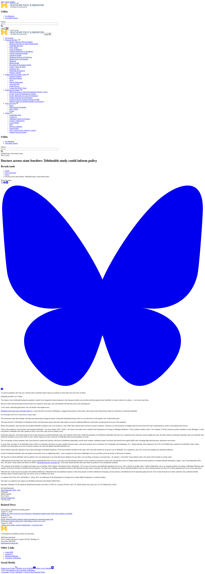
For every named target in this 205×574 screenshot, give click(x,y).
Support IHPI (13, 128)
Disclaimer (5, 572)
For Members (9, 16)
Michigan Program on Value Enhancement (23, 44)
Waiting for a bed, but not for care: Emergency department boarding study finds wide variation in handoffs (36, 513)
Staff (11, 125)
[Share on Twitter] (2, 183)
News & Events (10, 103)
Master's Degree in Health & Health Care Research (26, 101)
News (11, 80)
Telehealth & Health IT (17, 71)
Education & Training (12, 90)
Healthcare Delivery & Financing (20, 57)
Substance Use (14, 69)
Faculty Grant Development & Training (22, 94)
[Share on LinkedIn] (7, 183)
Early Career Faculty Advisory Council (22, 130)
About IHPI (9, 552)
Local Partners (14, 123)
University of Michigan (13, 558)
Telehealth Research (16, 46)
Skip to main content (8, 2)
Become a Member (15, 126)
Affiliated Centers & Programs (19, 119)
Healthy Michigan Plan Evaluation (21, 42)
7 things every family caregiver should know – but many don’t (22, 525)
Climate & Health (15, 55)
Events (11, 111)
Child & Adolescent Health (18, 53)
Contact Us (13, 117)
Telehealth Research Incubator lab (48, 462)
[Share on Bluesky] (102, 387)
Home (7, 171)
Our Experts (9, 38)
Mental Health (14, 63)
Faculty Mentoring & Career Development (23, 96)
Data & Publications (16, 82)
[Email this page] (2, 389)
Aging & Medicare (15, 49)
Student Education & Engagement (20, 98)
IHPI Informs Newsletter (17, 107)
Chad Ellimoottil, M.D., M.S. (11, 490)
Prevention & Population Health (20, 65)
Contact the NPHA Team (17, 88)
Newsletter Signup (11, 18)
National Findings (15, 76)
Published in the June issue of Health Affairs (16, 411)
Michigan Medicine (11, 556)
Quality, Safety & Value (17, 67)
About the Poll (14, 84)
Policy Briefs (13, 48)
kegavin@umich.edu (8, 498)
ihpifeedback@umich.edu (9, 543)
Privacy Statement (16, 572)
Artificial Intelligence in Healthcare (21, 51)
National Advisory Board (17, 132)
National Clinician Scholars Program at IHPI (24, 100)
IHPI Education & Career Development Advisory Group (28, 92)
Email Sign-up (14, 86)
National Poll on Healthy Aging (15, 74)
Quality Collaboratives (17, 121)
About (7, 113)
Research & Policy (11, 40)
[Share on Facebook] (4, 183)
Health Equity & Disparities (18, 59)
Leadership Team (15, 115)
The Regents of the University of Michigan (20, 570)
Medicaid (12, 61)
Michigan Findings (15, 78)
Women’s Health (15, 73)
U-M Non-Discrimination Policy (34, 572)
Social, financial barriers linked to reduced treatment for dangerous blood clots (27, 519)
